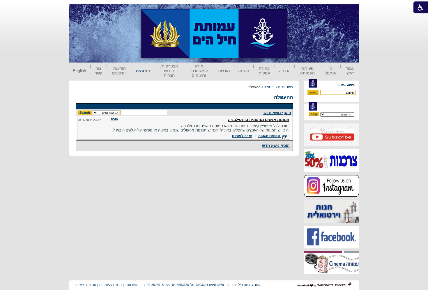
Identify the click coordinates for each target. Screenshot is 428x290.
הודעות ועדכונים (119, 70)
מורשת (224, 70)
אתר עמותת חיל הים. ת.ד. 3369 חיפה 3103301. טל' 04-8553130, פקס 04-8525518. (203, 285)
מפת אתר (132, 285)
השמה (243, 70)
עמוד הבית (285, 87)
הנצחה (285, 70)
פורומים (143, 70)
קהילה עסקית (264, 70)
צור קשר (98, 70)
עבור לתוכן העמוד (298, 10)
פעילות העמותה (307, 70)
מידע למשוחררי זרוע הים (199, 71)
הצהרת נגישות (86, 285)
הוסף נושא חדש (277, 113)
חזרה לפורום (242, 136)
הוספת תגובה (269, 136)
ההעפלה (283, 97)
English (79, 70)
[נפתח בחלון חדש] (331, 145)
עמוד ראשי (350, 70)
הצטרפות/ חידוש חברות (169, 71)
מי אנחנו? (330, 70)
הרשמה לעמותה (110, 285)
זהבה (114, 119)
